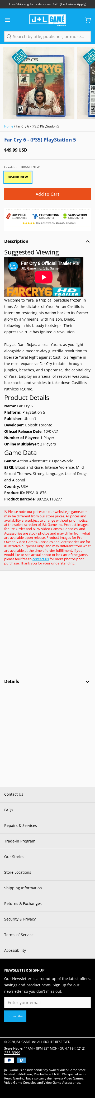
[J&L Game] (47, 20)
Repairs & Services (20, 825)
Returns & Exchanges (23, 903)
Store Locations (17, 872)
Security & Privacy (20, 919)
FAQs (8, 809)
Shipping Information (23, 887)
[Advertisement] (47, 624)
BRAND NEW (18, 177)
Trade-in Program (19, 841)
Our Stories (14, 856)
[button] (47, 194)
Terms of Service (19, 934)
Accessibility (15, 950)
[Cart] (85, 20)
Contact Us (13, 794)
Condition (22, 167)
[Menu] (9, 20)
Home (8, 126)
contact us (40, 559)
